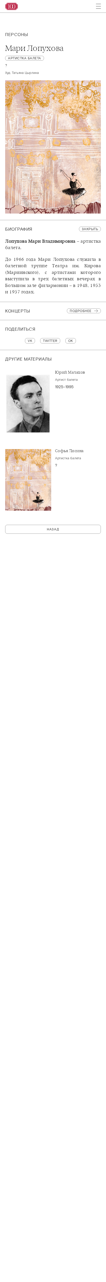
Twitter (50, 341)
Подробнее (81, 311)
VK (30, 341)
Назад (53, 529)
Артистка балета (24, 58)
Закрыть (90, 229)
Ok (70, 341)
